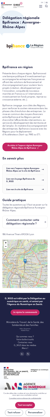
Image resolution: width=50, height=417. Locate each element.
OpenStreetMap (39, 287)
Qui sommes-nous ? (25, 337)
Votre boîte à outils (25, 340)
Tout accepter (25, 405)
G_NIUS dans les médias (25, 345)
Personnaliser (35, 413)
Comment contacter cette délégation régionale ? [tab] (22, 222)
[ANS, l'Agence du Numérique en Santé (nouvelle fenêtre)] (25, 387)
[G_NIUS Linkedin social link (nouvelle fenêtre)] (22, 354)
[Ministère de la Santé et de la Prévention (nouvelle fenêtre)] (25, 373)
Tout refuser (14, 413)
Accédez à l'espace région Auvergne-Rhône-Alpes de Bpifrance (25, 147)
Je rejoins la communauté (25, 312)
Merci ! (25, 348)
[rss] (28, 354)
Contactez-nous (25, 343)
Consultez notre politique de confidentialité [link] (25, 398)
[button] (25, 261)
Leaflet (32, 287)
